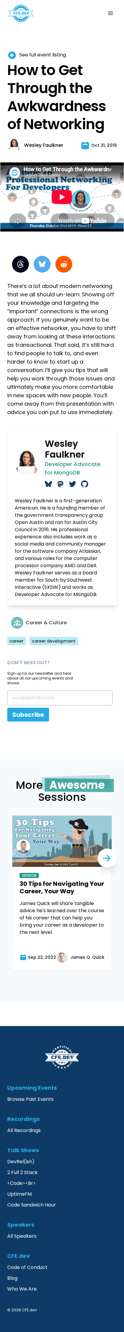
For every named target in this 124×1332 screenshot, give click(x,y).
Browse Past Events (30, 1099)
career (16, 641)
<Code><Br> (21, 1183)
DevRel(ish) (21, 1161)
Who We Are (22, 1288)
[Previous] (107, 858)
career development (54, 641)
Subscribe (28, 714)
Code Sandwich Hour (31, 1204)
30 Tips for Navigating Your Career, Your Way (62, 887)
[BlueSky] (42, 264)
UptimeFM (19, 1194)
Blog (12, 1278)
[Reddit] (63, 264)
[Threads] (20, 264)
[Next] (16, 858)
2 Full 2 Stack (22, 1172)
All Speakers (21, 1236)
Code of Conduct (27, 1267)
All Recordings (24, 1130)
